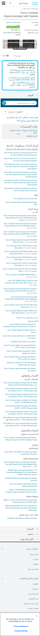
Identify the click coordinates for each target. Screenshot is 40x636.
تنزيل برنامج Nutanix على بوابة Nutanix (23, 83)
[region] (20, 624)
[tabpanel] (20, 119)
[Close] (37, 616)
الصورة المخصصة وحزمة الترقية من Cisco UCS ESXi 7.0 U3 (21, 78)
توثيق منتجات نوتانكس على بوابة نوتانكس (23, 117)
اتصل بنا (18, 56)
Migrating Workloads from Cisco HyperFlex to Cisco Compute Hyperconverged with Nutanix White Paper (21, 508)
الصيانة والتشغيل (15, 130)
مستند (18, 134)
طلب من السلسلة (13, 27)
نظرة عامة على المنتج (13, 22)
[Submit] (4, 103)
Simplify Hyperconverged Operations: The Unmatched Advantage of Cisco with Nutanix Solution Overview (21, 472)
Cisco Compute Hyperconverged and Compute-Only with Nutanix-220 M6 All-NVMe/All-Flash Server (20, 464)
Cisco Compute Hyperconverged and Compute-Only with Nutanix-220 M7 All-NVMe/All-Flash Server (20, 218)
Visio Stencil (7, 32)
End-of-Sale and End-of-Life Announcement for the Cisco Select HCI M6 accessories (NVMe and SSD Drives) (20, 174)
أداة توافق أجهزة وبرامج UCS (27, 121)
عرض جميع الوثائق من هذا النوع (28, 317)
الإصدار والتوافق (32, 136)
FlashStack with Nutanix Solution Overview (22, 518)
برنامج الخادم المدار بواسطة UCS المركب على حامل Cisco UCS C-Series (22, 72)
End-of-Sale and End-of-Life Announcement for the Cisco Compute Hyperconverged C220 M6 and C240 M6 (20, 182)
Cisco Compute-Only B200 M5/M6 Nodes (20, 275)
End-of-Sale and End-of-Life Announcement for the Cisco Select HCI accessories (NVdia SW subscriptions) (20, 166)
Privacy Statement (21, 626)
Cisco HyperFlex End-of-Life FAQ (25, 198)
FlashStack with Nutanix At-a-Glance (23, 342)
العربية (4, 55)
